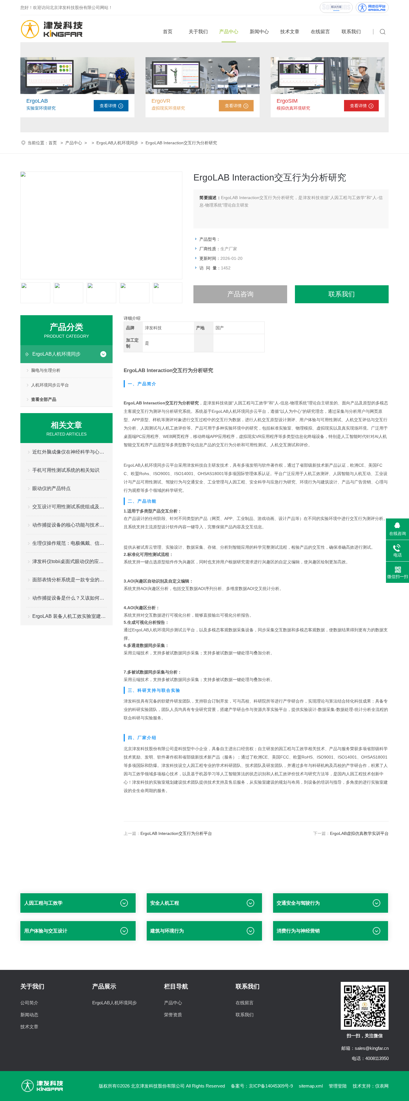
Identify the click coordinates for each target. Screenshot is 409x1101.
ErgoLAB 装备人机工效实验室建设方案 (69, 616)
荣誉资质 (173, 1014)
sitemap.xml (311, 1085)
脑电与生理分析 (45, 370)
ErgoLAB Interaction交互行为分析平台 (176, 833)
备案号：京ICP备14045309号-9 (262, 1085)
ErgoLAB (37, 101)
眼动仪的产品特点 (51, 488)
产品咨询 (240, 294)
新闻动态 (29, 1014)
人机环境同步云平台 (50, 385)
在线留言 (320, 31)
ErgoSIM (287, 101)
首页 (167, 31)
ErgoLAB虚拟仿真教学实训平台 (359, 833)
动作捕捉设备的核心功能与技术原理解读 (69, 524)
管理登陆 (338, 1085)
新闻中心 (259, 31)
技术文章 (289, 31)
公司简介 (29, 1002)
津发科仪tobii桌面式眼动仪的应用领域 (69, 561)
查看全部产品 (43, 399)
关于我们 (198, 31)
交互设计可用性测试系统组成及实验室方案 (69, 506)
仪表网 (382, 1085)
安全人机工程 (164, 903)
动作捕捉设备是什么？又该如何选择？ (69, 597)
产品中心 (228, 31)
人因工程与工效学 (43, 903)
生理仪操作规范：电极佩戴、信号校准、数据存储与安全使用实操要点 (69, 543)
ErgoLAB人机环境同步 (117, 142)
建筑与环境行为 (167, 930)
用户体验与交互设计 (45, 930)
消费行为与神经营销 (298, 930)
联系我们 (351, 31)
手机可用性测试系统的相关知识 (65, 470)
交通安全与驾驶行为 (298, 903)
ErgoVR (161, 101)
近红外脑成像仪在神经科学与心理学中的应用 (69, 451)
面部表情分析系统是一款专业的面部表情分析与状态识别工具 (69, 579)
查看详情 (108, 105)
